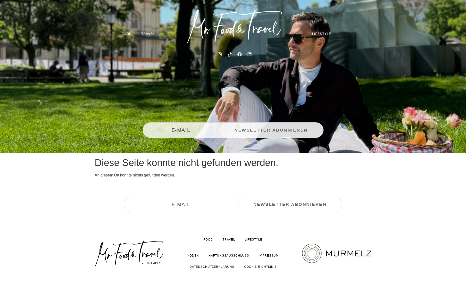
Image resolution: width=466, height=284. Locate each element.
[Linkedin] (249, 54)
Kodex (193, 255)
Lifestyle (321, 34)
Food (127, 34)
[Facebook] (239, 54)
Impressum (269, 255)
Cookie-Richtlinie (260, 266)
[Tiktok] (229, 54)
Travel (148, 34)
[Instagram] (219, 54)
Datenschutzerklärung (212, 266)
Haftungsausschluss (228, 255)
